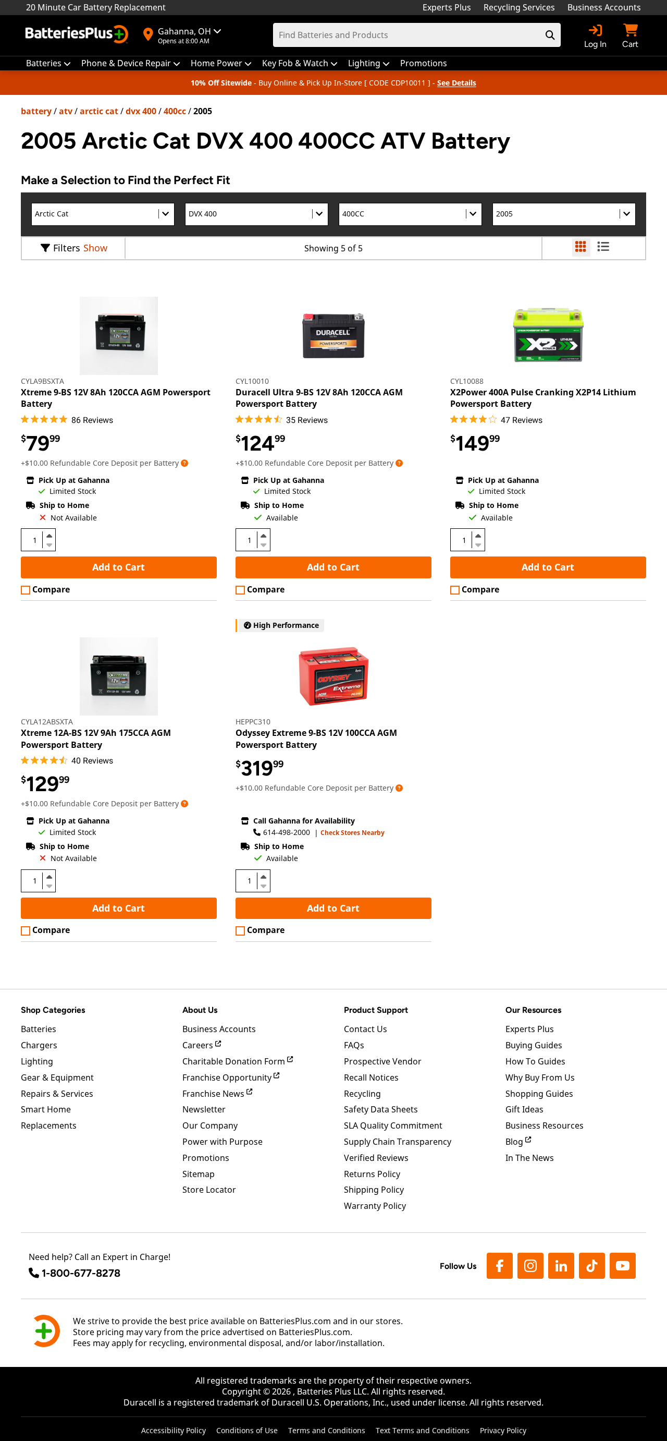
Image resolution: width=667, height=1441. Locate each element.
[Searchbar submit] (550, 35)
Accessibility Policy (173, 1430)
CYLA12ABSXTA (47, 721)
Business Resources (544, 1125)
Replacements (49, 1125)
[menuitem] (48, 63)
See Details (456, 83)
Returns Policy (372, 1174)
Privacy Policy (503, 1430)
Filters (66, 247)
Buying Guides (533, 1045)
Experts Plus (447, 7)
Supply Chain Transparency (397, 1141)
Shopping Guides (539, 1093)
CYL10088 (467, 381)
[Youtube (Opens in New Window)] (623, 1266)
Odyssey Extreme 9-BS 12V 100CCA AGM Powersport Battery (316, 738)
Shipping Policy (374, 1189)
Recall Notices (371, 1077)
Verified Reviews (376, 1158)
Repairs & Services (57, 1093)
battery (36, 111)
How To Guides (535, 1061)
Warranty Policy (375, 1206)
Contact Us (365, 1029)
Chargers (39, 1045)
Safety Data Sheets (381, 1109)
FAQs (354, 1045)
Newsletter (204, 1109)
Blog (515, 1141)
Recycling (362, 1093)
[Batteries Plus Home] (78, 35)
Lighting (37, 1061)
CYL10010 (252, 381)
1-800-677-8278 (81, 1273)
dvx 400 (141, 111)
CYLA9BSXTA (42, 381)
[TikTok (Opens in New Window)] (592, 1266)
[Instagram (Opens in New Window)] (530, 1266)
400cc (175, 111)
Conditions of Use (247, 1430)
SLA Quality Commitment (393, 1125)
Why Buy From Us (540, 1077)
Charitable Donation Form (234, 1061)
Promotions (205, 1158)
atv (65, 111)
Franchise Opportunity (228, 1077)
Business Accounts (604, 7)
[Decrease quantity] (49, 544)
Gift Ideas (524, 1109)
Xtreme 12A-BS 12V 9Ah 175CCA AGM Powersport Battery (96, 738)
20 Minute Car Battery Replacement (96, 7)
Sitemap (198, 1174)
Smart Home (46, 1109)
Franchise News (214, 1093)
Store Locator (209, 1189)
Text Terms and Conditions (423, 1430)
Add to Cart (118, 567)
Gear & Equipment (57, 1077)
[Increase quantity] (49, 535)
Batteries (38, 1029)
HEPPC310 (253, 721)
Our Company (210, 1125)
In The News (529, 1158)
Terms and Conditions (326, 1430)
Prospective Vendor (383, 1061)
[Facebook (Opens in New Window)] (500, 1266)
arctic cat (99, 111)
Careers (198, 1045)
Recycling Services (519, 7)
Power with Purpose (222, 1141)
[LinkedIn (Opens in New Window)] (561, 1266)
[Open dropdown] (184, 463)
